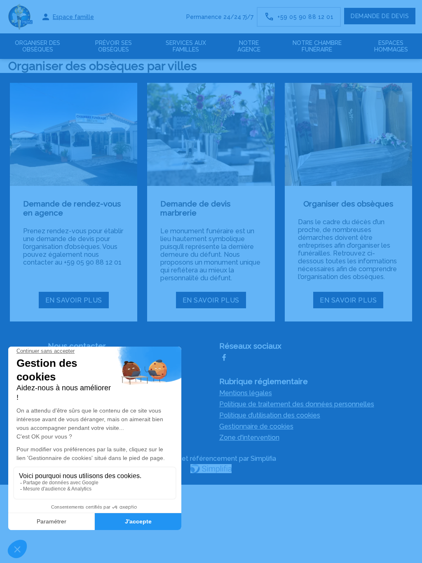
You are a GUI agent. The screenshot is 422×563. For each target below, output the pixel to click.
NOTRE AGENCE (248, 46)
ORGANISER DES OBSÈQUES (37, 46)
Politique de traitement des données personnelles (296, 404)
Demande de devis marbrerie (195, 208)
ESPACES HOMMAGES (391, 46)
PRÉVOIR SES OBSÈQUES (113, 46)
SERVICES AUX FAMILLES (186, 46)
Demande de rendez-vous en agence (72, 208)
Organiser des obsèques (348, 203)
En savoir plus (76, 302)
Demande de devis (380, 16)
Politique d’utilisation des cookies (269, 415)
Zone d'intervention (249, 437)
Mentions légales (245, 393)
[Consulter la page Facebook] (224, 359)
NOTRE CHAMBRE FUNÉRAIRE (317, 46)
